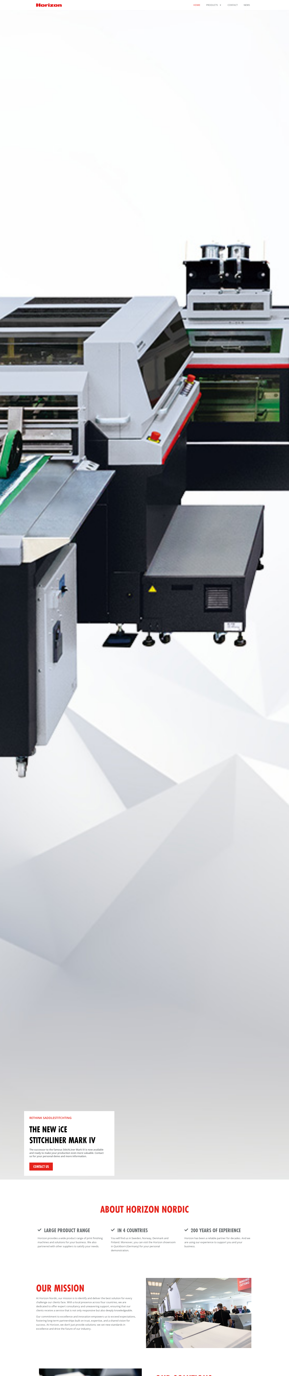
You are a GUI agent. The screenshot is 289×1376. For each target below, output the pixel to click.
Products (212, 4)
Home (196, 4)
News (247, 4)
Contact (233, 4)
